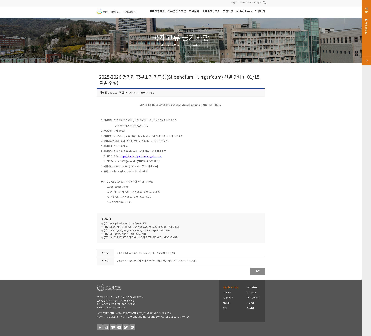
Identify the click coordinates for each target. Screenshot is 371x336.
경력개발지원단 (253, 298)
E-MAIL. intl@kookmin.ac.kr (111, 307)
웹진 (225, 308)
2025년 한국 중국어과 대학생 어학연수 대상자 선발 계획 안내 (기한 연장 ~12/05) (156, 261)
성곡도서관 (228, 298)
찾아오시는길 (252, 287)
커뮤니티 (184, 45)
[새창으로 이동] (109, 13)
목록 (257, 271)
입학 (366, 20)
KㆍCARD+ (251, 293)
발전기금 (227, 303)
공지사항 (197, 45)
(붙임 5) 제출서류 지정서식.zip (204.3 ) (125, 234)
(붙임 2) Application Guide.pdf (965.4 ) (125, 223)
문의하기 (250, 308)
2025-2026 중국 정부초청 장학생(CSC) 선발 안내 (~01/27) (146, 253)
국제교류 (171, 45)
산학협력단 (251, 303)
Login (234, 2)
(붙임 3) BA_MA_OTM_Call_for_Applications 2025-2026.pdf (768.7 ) (141, 227)
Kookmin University (249, 2)
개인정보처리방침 (230, 287)
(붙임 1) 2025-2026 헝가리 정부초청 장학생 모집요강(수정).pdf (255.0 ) (141, 237)
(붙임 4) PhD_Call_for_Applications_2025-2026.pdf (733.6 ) (137, 230)
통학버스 (227, 293)
